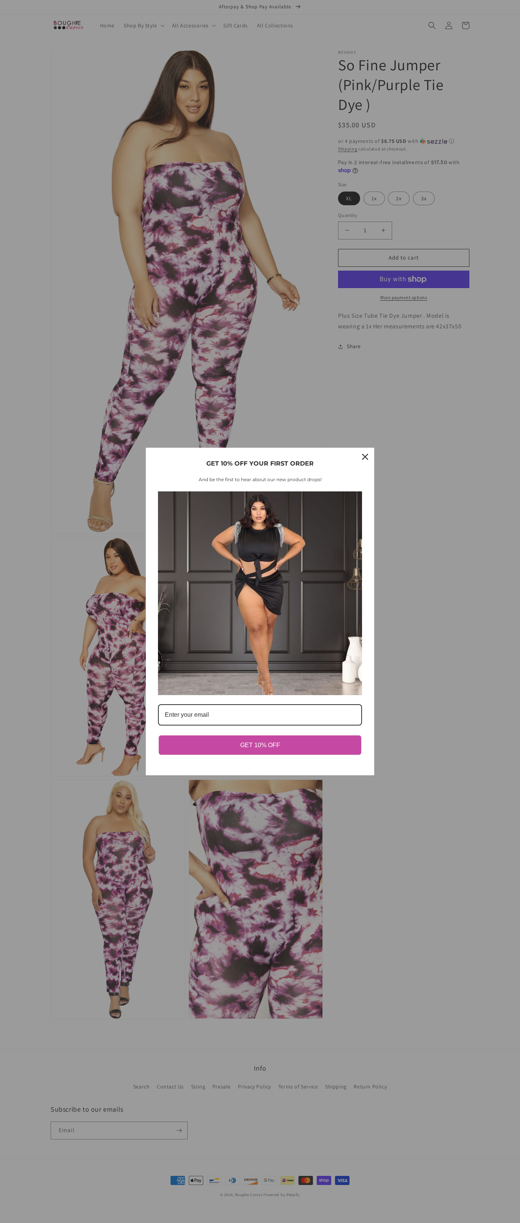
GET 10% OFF (260, 745)
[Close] (365, 457)
